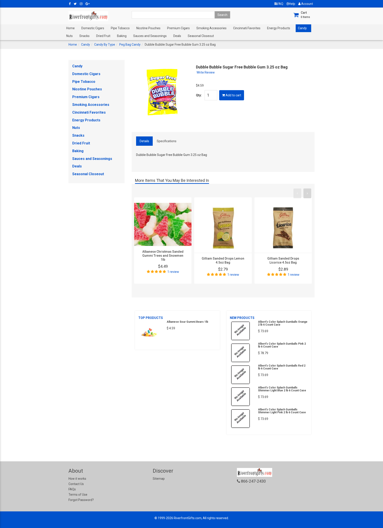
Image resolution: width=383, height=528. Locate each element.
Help (292, 4)
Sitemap (159, 478)
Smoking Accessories (211, 28)
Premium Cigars (178, 28)
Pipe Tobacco (120, 28)
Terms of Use (77, 494)
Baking (122, 36)
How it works (77, 478)
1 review (173, 272)
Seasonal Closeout (201, 36)
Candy (302, 28)
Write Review (206, 72)
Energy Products (278, 28)
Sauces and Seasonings (150, 36)
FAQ (280, 4)
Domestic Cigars (92, 28)
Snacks (84, 36)
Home (70, 28)
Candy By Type (104, 44)
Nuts (69, 36)
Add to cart (233, 95)
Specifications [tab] (166, 141)
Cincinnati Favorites (246, 28)
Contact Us (76, 484)
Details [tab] (144, 141)
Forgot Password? (81, 500)
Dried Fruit (103, 36)
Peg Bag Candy (130, 44)
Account (307, 4)
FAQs (72, 489)
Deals (177, 36)
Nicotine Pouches (148, 28)
